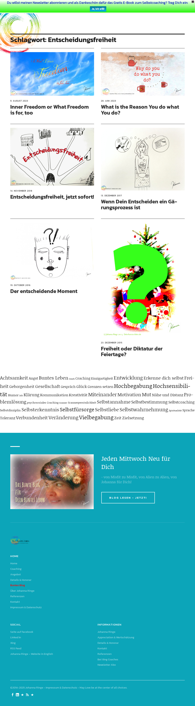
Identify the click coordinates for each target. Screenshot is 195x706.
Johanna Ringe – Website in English (31, 654)
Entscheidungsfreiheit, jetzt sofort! (52, 197)
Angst (33, 378)
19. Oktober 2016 (20, 285)
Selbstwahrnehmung (144, 409)
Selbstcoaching (181, 402)
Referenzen (17, 596)
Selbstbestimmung (149, 402)
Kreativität (78, 394)
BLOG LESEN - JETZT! (128, 497)
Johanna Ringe (106, 632)
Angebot (15, 574)
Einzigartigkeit (102, 378)
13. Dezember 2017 (111, 195)
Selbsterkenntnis (40, 409)
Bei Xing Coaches (108, 659)
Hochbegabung (133, 386)
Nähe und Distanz (167, 394)
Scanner (63, 402)
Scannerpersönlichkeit (82, 402)
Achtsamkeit (14, 377)
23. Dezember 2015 (111, 342)
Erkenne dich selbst (164, 378)
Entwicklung (128, 377)
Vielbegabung (96, 417)
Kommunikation (54, 394)
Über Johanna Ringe (22, 591)
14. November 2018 (21, 190)
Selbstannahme (113, 402)
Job (21, 395)
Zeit (117, 418)
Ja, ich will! (98, 9)
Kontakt (15, 602)
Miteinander (102, 394)
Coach (72, 378)
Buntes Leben (53, 377)
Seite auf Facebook (21, 632)
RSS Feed (15, 648)
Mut (146, 394)
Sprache (188, 410)
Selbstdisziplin (10, 410)
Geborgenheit (21, 386)
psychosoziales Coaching (42, 402)
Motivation (129, 394)
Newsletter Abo (107, 665)
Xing (13, 643)
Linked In (15, 637)
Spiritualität (175, 410)
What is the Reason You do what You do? (140, 110)
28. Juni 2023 (108, 100)
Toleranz (7, 417)
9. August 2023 (19, 100)
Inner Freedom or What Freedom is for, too (49, 110)
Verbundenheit (32, 417)
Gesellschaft (47, 386)
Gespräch (68, 386)
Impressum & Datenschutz (26, 607)
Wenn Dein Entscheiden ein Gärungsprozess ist (139, 204)
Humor (13, 395)
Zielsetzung (133, 418)
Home (13, 563)
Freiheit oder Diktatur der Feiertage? (132, 351)
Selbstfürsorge (77, 409)
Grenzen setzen (100, 386)
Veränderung (63, 417)
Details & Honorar (20, 580)
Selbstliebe (107, 409)
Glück (81, 386)
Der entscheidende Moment (43, 291)
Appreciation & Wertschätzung (116, 637)
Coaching (82, 378)
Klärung (31, 395)
